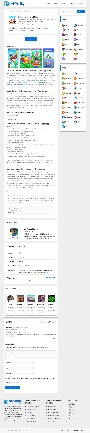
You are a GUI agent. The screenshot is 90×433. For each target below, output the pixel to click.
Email (7, 368)
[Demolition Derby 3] (41, 298)
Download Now (31, 39)
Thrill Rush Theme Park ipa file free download (30, 309)
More (31, 281)
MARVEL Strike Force (55, 418)
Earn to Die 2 (20, 304)
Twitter (71, 407)
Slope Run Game (52, 304)
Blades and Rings (53, 412)
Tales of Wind (31, 421)
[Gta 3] (10, 298)
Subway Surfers (32, 418)
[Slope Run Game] (51, 298)
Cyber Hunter (31, 409)
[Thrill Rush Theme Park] (31, 298)
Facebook (72, 404)
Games (64, 3)
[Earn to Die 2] (20, 298)
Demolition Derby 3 (42, 304)
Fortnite (29, 412)
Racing (19, 11)
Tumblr (71, 416)
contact (81, 3)
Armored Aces (52, 409)
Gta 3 (22, 107)
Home (48, 3)
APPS (56, 3)
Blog (72, 3)
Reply (54, 339)
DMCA (67, 430)
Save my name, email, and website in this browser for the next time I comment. (31, 378)
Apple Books (52, 406)
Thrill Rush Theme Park (33, 304)
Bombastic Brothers (54, 415)
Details (10, 314)
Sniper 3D (51, 421)
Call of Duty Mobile (33, 406)
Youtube (71, 419)
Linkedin (72, 410)
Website (8, 373)
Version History (50, 278)
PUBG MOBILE (31, 415)
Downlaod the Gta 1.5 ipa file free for (10, 309)
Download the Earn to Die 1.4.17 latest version (20, 309)
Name (7, 363)
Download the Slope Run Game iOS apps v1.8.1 (51, 309)
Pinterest (72, 413)
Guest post (75, 430)
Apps (64, 68)
